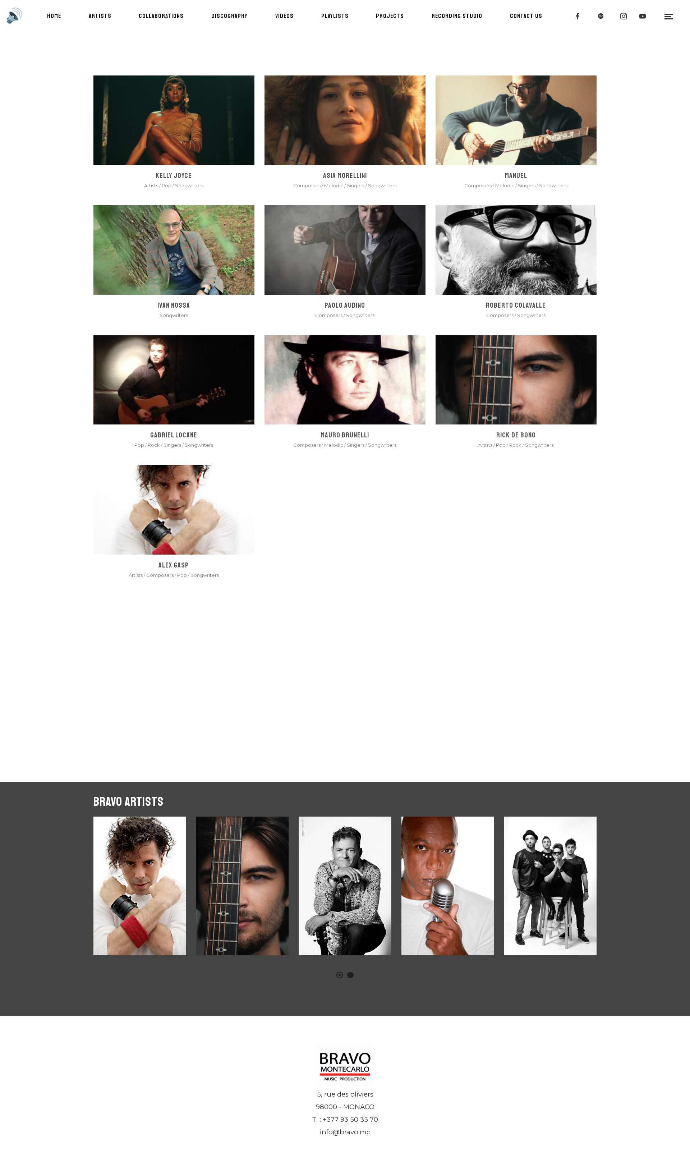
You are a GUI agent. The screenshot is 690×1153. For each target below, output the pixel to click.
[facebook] (577, 16)
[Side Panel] (669, 16)
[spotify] (600, 16)
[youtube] (642, 16)
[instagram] (623, 16)
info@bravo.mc (345, 1132)
